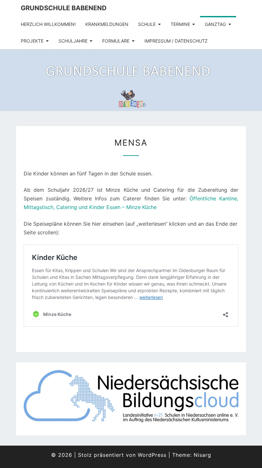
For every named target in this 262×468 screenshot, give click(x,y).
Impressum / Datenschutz (176, 41)
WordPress (152, 455)
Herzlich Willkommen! (48, 24)
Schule (147, 24)
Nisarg (202, 455)
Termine (180, 24)
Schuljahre (73, 41)
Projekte (32, 41)
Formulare (115, 41)
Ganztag (215, 24)
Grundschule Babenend (64, 8)
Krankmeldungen (106, 24)
